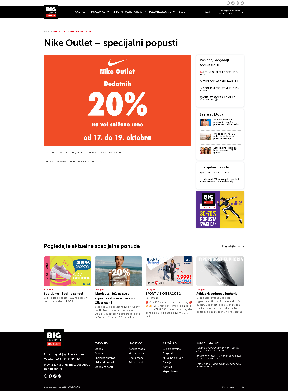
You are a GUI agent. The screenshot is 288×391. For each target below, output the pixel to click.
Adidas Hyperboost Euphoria (217, 294)
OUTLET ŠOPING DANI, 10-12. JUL (219, 81)
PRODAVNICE (98, 12)
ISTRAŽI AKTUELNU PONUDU (127, 12)
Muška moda (136, 353)
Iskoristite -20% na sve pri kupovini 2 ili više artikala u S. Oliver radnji (220, 180)
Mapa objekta (171, 371)
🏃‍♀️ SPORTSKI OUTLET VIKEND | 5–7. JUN (219, 89)
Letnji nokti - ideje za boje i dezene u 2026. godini (225, 150)
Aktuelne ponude (173, 357)
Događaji (168, 353)
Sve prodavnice (172, 348)
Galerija (167, 362)
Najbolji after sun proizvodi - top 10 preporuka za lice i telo (226, 122)
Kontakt (167, 366)
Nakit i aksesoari (104, 362)
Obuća (99, 353)
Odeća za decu (104, 366)
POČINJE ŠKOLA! (209, 65)
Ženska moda (137, 348)
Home (47, 31)
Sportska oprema (105, 357)
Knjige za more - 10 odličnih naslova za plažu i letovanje (224, 136)
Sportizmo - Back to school (215, 172)
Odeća (99, 348)
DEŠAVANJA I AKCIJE (160, 12)
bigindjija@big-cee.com (68, 354)
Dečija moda (136, 357)
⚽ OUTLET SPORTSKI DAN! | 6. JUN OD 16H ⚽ (218, 98)
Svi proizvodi (136, 362)
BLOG (182, 12)
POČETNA (79, 12)
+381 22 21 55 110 (68, 359)
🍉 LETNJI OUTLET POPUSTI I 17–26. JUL (219, 73)
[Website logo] (51, 12)
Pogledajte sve (231, 246)
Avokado (240, 387)
